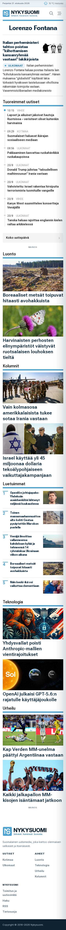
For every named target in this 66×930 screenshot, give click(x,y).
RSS (5, 906)
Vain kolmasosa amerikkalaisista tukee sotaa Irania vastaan (27, 412)
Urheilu (39, 870)
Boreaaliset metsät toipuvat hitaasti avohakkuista (33, 297)
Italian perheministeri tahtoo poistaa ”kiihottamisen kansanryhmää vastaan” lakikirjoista (20, 50)
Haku (6, 900)
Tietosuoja (10, 911)
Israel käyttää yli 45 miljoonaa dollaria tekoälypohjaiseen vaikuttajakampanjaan (27, 466)
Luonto (39, 859)
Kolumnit (40, 876)
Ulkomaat (9, 865)
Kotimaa (8, 859)
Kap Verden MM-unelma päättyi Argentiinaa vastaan (33, 752)
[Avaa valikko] (59, 13)
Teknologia (42, 865)
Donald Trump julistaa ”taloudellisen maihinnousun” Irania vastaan (32, 171)
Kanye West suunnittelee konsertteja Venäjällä (33, 205)
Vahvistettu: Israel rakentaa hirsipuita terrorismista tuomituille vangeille (33, 188)
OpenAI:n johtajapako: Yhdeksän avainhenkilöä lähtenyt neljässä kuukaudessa (25, 498)
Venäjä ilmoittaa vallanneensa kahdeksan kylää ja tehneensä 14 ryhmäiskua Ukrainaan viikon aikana (24, 545)
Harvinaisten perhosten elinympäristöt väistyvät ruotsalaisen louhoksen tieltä (29, 348)
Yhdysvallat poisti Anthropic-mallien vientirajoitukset (22, 648)
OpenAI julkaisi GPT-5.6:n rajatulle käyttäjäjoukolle (30, 696)
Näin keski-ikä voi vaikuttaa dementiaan (24, 584)
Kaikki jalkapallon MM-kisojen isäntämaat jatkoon (32, 797)
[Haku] (51, 13)
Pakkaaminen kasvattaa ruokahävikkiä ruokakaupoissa (33, 155)
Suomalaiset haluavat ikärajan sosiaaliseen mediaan (27, 138)
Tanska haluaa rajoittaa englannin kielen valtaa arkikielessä (34, 222)
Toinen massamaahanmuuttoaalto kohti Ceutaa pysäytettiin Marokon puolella (25, 520)
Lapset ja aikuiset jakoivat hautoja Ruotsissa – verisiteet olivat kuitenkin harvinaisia (33, 119)
